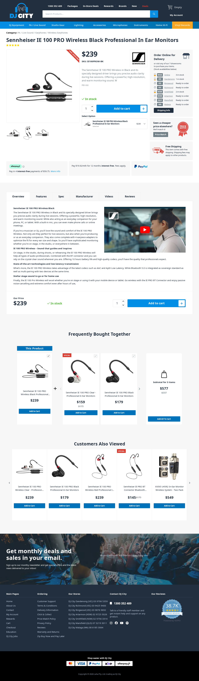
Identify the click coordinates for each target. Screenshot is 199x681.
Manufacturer (84, 196)
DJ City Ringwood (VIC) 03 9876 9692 (87, 610)
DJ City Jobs (12, 636)
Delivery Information (47, 610)
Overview (18, 196)
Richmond (168, 87)
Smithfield (168, 91)
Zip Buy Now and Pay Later (51, 636)
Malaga (167, 104)
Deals (145, 6)
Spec (61, 196)
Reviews (130, 196)
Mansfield (168, 100)
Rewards (108, 6)
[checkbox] (48, 356)
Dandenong (169, 79)
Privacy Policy (137, 555)
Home (9, 601)
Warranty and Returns (48, 631)
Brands (122, 6)
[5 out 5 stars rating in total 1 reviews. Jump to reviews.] (99, 45)
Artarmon (168, 96)
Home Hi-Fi (162, 25)
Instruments (141, 25)
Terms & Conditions (47, 605)
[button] (61, 389)
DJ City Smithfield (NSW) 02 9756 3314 (88, 618)
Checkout (11, 627)
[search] (96, 13)
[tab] (18, 196)
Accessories (99, 25)
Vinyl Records (182, 25)
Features (41, 196)
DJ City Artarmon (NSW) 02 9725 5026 (87, 614)
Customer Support (46, 601)
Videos (109, 196)
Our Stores (74, 593)
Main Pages (12, 593)
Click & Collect (44, 614)
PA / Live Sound (37, 25)
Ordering (42, 593)
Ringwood (168, 83)
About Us (11, 605)
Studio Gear (58, 25)
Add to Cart (34, 411)
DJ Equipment (16, 25)
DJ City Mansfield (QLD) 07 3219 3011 (87, 623)
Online (167, 75)
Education (11, 631)
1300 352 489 (55, 6)
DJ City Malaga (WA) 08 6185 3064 (85, 627)
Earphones (40, 32)
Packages (72, 6)
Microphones (120, 25)
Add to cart (122, 108)
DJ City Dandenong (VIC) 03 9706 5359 (88, 601)
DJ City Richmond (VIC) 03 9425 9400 (87, 605)
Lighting (78, 25)
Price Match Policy (46, 618)
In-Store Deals (90, 6)
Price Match (160, 134)
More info (55, 171)
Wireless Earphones (58, 32)
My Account (176, 15)
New (134, 6)
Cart (8, 623)
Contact (10, 610)
